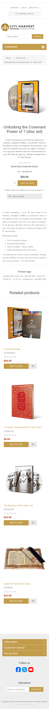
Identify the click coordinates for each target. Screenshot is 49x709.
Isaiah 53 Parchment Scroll (17, 584)
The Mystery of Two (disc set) (18, 505)
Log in (23, 8)
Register (14, 8)
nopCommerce (28, 705)
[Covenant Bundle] (24, 323)
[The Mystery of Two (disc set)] (24, 480)
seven (39, 276)
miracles (6, 276)
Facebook (18, 669)
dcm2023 (38, 279)
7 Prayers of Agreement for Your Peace (23, 427)
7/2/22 (5, 279)
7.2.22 (15, 279)
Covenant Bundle (12, 349)
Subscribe (36, 689)
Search (37, 36)
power (17, 276)
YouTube (30, 669)
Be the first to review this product (24, 166)
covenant (26, 279)
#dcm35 (28, 276)
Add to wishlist (18, 196)
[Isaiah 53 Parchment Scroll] (24, 558)
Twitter (24, 669)
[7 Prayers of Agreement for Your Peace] (24, 401)
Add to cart (27, 183)
